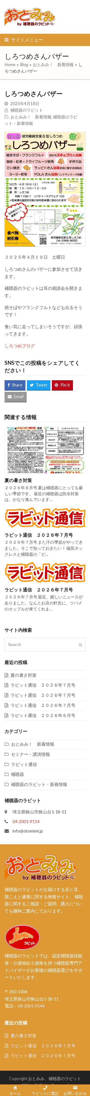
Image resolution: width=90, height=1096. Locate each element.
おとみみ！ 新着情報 (31, 117)
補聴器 (17, 774)
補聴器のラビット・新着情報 (39, 784)
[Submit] (80, 644)
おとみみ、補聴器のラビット (54, 1078)
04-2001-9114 (25, 821)
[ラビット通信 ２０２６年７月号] (45, 517)
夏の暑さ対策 (18, 480)
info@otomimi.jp (27, 830)
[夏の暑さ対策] (45, 449)
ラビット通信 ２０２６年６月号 (43, 715)
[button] (24, 39)
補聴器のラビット (26, 110)
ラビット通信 (24, 764)
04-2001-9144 (31, 1005)
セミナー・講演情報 (30, 754)
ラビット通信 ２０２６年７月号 (39, 535)
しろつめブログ (20, 345)
